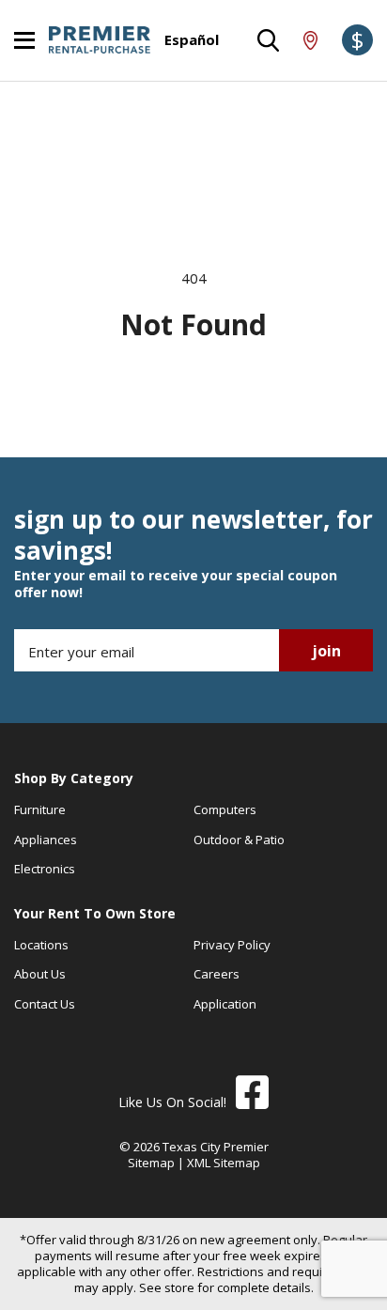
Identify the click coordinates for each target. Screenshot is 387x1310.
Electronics (44, 868)
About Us (40, 973)
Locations (41, 944)
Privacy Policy (232, 944)
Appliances (45, 839)
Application (225, 1003)
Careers (217, 973)
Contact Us (44, 1003)
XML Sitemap (223, 1162)
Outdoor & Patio (239, 839)
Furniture (40, 809)
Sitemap (151, 1162)
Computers (225, 809)
